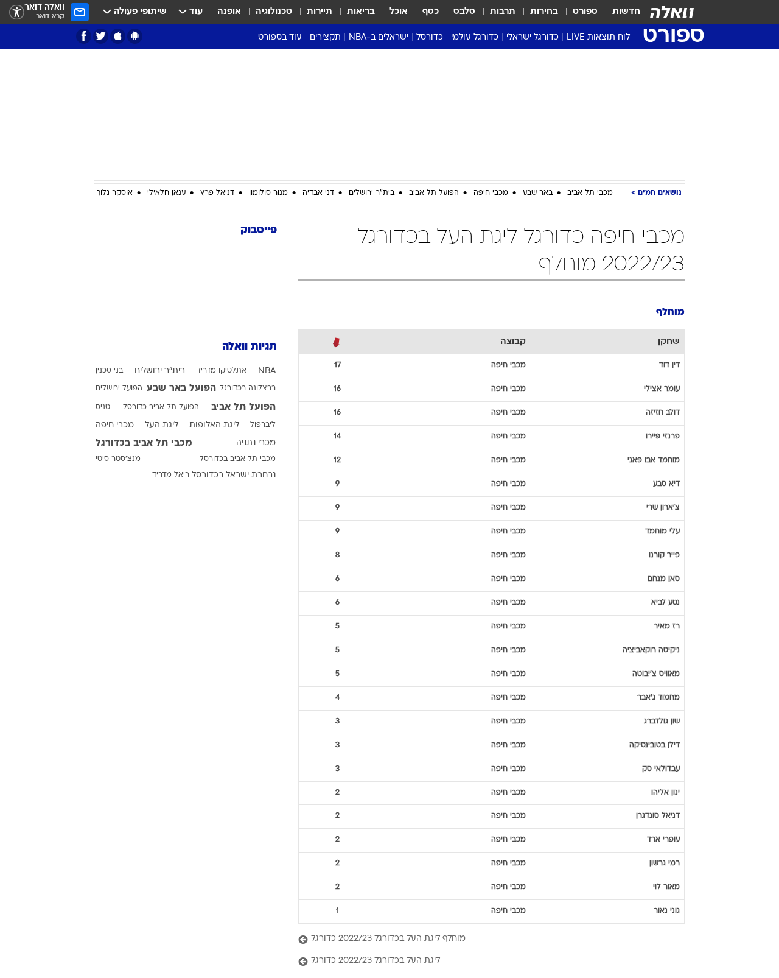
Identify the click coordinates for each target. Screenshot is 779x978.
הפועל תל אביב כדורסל (161, 407)
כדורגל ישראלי (532, 37)
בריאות (361, 11)
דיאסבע (666, 484)
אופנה (229, 11)
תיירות (319, 11)
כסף (430, 11)
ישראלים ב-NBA (378, 37)
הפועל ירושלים (119, 388)
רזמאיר (667, 626)
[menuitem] (619, 12)
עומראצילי (662, 389)
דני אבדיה (318, 193)
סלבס (464, 11)
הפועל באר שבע (181, 388)
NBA (267, 371)
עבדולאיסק (661, 769)
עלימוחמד (662, 531)
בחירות (544, 11)
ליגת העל (161, 425)
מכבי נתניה (256, 443)
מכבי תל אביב (590, 193)
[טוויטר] (100, 36)
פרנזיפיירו (663, 436)
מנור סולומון (268, 193)
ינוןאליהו (665, 793)
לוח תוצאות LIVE (598, 37)
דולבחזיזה (663, 413)
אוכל (399, 11)
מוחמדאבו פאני (653, 460)
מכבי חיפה (490, 193)
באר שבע (538, 193)
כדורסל (429, 37)
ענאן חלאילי (166, 193)
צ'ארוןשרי (663, 508)
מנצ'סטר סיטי (118, 459)
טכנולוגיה (274, 11)
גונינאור (667, 911)
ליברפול (263, 425)
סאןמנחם (664, 579)
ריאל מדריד (170, 475)
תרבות (502, 11)
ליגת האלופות (214, 425)
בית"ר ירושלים (371, 193)
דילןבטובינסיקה (654, 745)
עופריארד (663, 839)
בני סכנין (109, 371)
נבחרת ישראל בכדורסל (234, 475)
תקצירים (325, 37)
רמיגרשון (664, 863)
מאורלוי (666, 887)
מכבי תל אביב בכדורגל (144, 443)
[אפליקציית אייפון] (117, 36)
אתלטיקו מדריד (221, 371)
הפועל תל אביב (434, 193)
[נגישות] (16, 12)
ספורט (585, 11)
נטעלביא (665, 603)
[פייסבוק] (83, 36)
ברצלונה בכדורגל (248, 388)
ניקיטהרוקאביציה (651, 650)
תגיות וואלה (249, 347)
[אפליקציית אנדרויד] (134, 36)
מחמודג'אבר (658, 698)
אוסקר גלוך (115, 193)
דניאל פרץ (217, 193)
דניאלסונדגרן (658, 816)
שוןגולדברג (662, 721)
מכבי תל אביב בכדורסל (238, 459)
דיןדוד (669, 365)
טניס (103, 407)
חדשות (626, 11)
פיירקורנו (664, 555)
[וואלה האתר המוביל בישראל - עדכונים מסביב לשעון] (672, 12)
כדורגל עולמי (474, 37)
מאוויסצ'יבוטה (656, 674)
